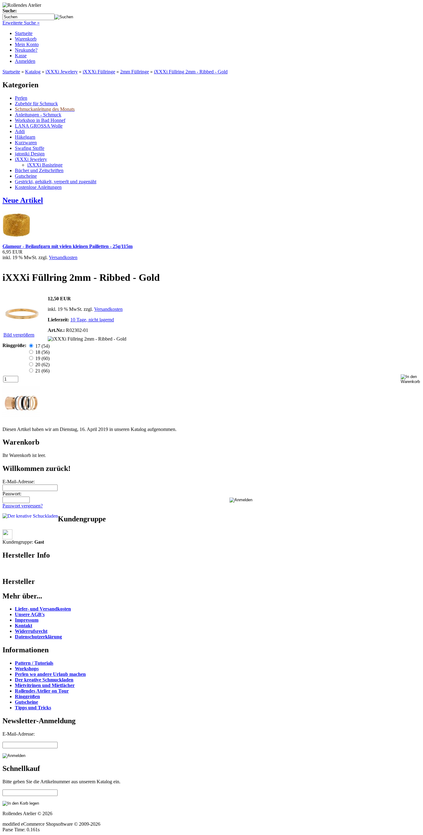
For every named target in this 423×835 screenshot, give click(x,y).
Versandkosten (63, 257)
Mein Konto (27, 44)
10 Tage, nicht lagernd (92, 319)
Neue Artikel (22, 200)
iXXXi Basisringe (45, 164)
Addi (20, 131)
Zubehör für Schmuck (36, 103)
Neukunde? (26, 50)
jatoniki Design (30, 153)
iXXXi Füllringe (99, 71)
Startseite (24, 33)
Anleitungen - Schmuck (38, 114)
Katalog (33, 71)
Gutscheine (26, 176)
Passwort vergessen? (22, 505)
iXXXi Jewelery (62, 71)
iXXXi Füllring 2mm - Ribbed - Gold (191, 71)
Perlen (21, 98)
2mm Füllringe (134, 71)
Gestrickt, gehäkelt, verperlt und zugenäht (55, 181)
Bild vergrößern (18, 334)
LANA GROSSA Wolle (39, 125)
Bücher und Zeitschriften (39, 170)
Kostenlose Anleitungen (38, 187)
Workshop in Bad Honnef (40, 120)
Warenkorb (26, 38)
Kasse (21, 55)
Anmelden (25, 61)
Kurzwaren (26, 142)
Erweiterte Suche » (21, 22)
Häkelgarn (25, 137)
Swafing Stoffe (29, 148)
